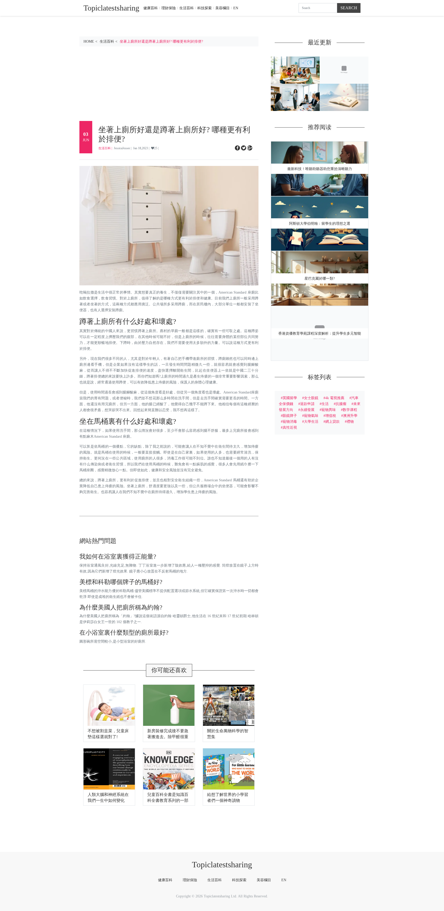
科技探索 (204, 8)
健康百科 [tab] (165, 880)
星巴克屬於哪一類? (319, 278)
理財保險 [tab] (190, 880)
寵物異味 (328, 410)
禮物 (350, 421)
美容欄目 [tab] (264, 880)
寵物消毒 (290, 421)
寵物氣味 (311, 416)
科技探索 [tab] (239, 880)
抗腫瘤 (341, 404)
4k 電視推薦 (334, 398)
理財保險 (168, 8)
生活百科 (186, 8)
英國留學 (290, 398)
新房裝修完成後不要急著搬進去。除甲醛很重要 (167, 737)
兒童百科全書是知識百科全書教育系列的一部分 (167, 800)
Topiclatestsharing (222, 864)
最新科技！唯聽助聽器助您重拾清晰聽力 (319, 169)
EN (235, 8)
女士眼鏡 (311, 398)
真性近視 (290, 427)
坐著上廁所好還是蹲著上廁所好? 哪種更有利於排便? (161, 41)
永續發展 (307, 410)
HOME (89, 41)
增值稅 (330, 416)
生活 (325, 404)
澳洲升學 (350, 416)
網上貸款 (332, 421)
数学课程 (350, 410)
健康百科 (150, 8)
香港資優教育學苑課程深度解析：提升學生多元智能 (319, 333)
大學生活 (311, 421)
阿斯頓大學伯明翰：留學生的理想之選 (319, 224)
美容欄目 (222, 8)
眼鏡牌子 (290, 416)
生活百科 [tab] (214, 880)
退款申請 (307, 404)
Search (348, 8)
